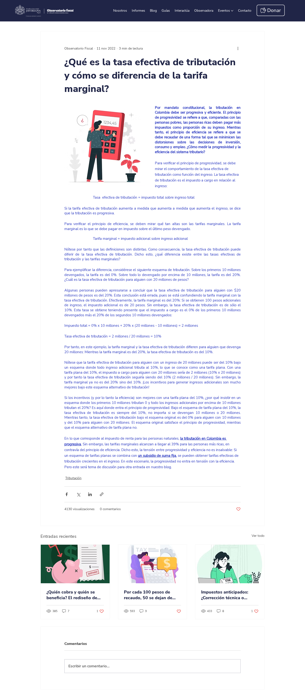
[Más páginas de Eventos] (232, 11)
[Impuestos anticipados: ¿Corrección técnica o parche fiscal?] (229, 564)
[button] (244, 10)
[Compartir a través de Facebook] (66, 494)
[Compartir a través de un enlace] (101, 494)
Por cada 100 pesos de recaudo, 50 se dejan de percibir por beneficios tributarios (148, 595)
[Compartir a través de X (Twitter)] (78, 494)
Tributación (73, 478)
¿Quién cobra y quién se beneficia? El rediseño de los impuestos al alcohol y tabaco (73, 595)
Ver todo (258, 535)
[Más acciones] (238, 48)
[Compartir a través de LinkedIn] (90, 494)
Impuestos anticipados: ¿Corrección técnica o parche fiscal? (224, 595)
